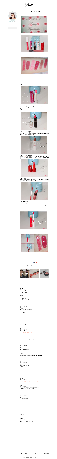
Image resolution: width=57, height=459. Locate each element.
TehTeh (21, 337)
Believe (23, 457)
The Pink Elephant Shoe (23, 378)
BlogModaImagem (23, 344)
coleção (23, 265)
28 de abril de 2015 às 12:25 (23, 282)
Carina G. (21, 370)
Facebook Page (28, 332)
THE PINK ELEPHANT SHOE (24, 381)
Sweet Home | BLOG (25, 400)
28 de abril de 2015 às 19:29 (23, 345)
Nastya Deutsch (22, 288)
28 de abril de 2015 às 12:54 (23, 306)
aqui (25, 108)
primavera (34, 265)
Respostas (24, 312)
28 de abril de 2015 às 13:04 (25, 299)
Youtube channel (33, 332)
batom (21, 265)
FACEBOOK (31, 381)
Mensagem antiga (46, 453)
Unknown (21, 361)
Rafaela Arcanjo (22, 328)
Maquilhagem (31, 265)
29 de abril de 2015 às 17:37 (23, 419)
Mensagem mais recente (23, 453)
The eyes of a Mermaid (23, 332)
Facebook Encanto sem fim (23, 424)
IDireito (21, 305)
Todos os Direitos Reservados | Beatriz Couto (30, 457)
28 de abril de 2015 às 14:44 (23, 329)
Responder (21, 295)
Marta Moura (22, 404)
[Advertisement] (38, 445)
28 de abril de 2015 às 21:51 (23, 386)
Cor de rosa (26, 265)
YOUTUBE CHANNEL (36, 381)
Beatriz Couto (22, 281)
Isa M (21, 394)
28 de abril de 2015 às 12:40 (23, 289)
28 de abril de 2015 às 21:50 (23, 379)
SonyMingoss (22, 353)
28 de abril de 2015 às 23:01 (23, 395)
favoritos (28, 265)
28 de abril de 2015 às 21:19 (23, 362)
